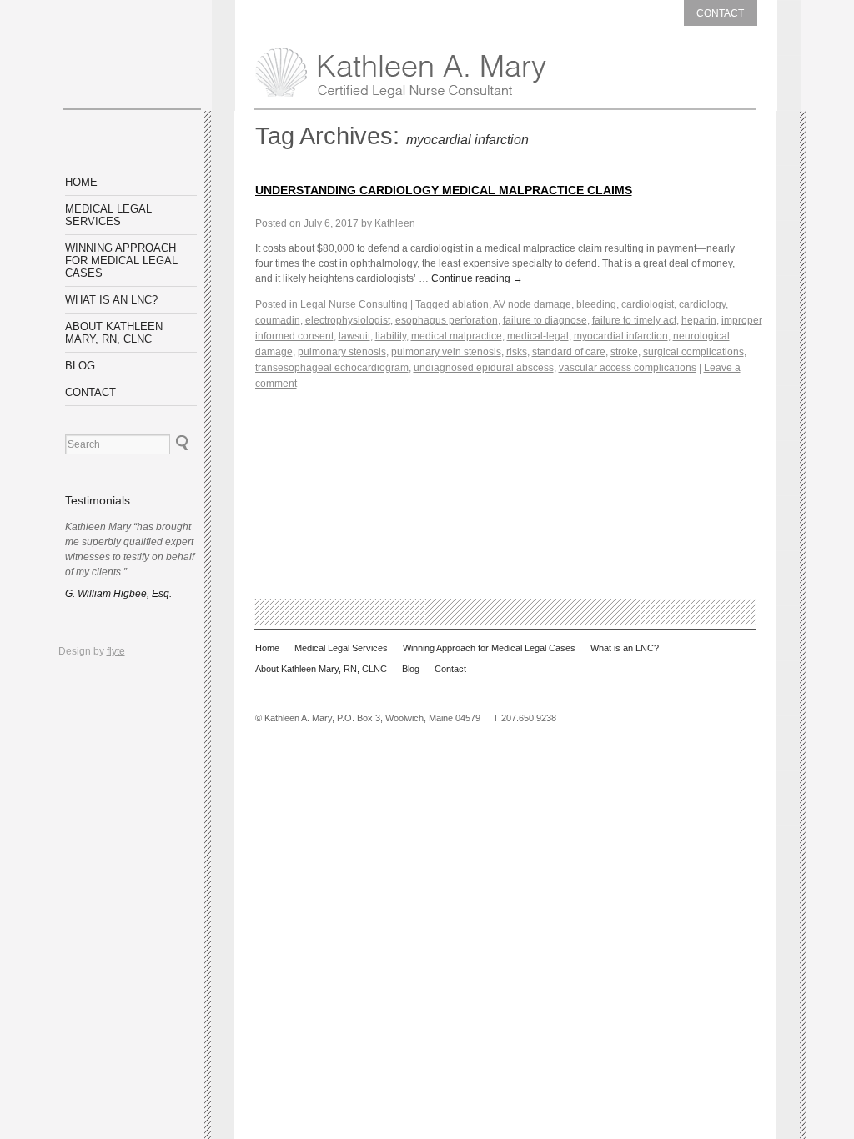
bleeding (596, 304)
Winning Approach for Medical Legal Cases (121, 260)
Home (81, 182)
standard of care (568, 352)
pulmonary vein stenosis (446, 352)
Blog (80, 365)
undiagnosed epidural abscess (484, 368)
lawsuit (354, 336)
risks (516, 352)
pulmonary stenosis (342, 352)
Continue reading (477, 278)
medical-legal (538, 336)
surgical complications (693, 352)
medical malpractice (456, 336)
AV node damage (532, 304)
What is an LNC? (111, 300)
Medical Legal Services (108, 215)
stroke (624, 352)
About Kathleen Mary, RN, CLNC (114, 332)
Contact (720, 13)
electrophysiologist (347, 320)
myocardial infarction (621, 336)
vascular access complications (627, 368)
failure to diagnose (545, 320)
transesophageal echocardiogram (332, 368)
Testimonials (97, 500)
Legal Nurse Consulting (354, 304)
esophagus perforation (446, 320)
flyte (116, 651)
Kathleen (394, 223)
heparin (698, 320)
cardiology (702, 304)
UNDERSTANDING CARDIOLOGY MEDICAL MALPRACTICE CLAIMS (443, 190)
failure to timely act (634, 320)
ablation (470, 304)
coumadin (277, 320)
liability (390, 336)
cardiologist (647, 304)
